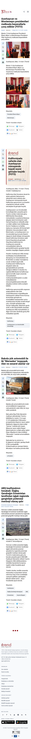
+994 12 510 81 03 (5, 659)
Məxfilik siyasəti (5, 700)
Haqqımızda (4, 678)
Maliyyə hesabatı (5, 691)
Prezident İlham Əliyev (13, 114)
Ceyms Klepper (21, 595)
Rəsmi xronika (5, 672)
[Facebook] (6, 714)
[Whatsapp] (2, 714)
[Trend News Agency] (6, 645)
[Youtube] (14, 714)
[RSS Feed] (25, 714)
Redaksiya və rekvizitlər (7, 681)
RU (18, 736)
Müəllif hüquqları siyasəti (8, 703)
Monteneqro (10, 117)
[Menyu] (28, 11)
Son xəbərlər (4, 669)
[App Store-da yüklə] (8, 722)
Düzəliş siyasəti (5, 688)
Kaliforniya (10, 321)
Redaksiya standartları (7, 686)
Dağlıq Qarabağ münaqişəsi (14, 591)
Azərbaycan (10, 588)
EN (12, 736)
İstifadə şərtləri (5, 698)
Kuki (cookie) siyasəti (7, 705)
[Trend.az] (6, 11)
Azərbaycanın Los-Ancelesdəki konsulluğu (15, 325)
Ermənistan (10, 595)
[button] (3, 43)
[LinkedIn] (21, 714)
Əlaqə (2, 683)
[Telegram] (18, 714)
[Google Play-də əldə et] (21, 722)
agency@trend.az (5, 661)
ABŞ (27, 591)
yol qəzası (10, 456)
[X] (10, 714)
